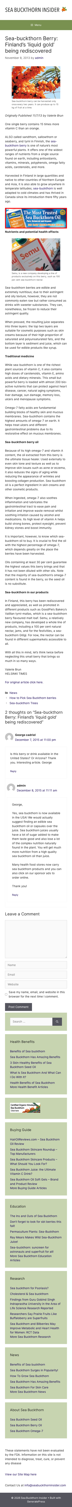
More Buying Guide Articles (28, 1188)
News (13, 693)
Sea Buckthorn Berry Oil (26, 1425)
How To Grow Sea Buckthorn (29, 1376)
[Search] (57, 1022)
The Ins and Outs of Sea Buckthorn (33, 1216)
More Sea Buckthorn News (28, 1391)
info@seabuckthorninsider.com (45, 1485)
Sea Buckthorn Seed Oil (26, 1419)
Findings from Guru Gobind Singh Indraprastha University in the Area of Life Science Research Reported (35, 1304)
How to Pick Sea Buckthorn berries (33, 698)
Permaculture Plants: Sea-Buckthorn (34, 1231)
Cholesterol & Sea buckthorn (29, 1294)
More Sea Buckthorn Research (30, 1336)
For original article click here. (24, 682)
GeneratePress (36, 1501)
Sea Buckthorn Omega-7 (26, 1431)
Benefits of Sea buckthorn (27, 1051)
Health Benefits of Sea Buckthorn (32, 1082)
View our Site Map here (21, 1474)
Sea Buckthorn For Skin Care (29, 1387)
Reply (13, 771)
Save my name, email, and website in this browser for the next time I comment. (37, 994)
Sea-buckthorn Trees (24, 703)
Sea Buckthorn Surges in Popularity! (34, 1370)
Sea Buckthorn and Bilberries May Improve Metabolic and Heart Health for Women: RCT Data (34, 1328)
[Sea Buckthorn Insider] (36, 9)
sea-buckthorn (43, 188)
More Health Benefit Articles (29, 1087)
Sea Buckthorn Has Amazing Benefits (35, 1057)
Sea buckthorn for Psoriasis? (29, 1288)
